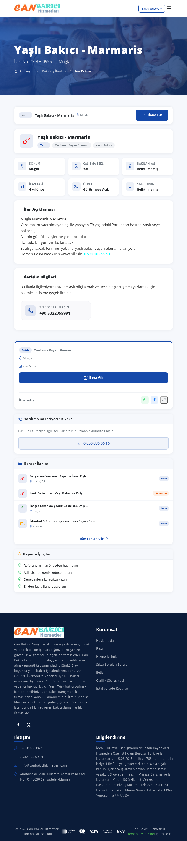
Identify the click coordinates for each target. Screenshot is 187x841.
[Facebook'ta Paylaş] (154, 400)
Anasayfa (26, 71)
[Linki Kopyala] (164, 400)
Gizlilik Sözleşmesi (110, 680)
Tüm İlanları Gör (91, 539)
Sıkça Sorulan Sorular (112, 664)
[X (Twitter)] (29, 725)
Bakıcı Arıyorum (152, 8)
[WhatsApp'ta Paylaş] (145, 400)
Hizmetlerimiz (106, 656)
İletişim (101, 672)
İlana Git (154, 115)
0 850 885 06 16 (96, 443)
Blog (99, 648)
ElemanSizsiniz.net (140, 834)
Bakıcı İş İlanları (54, 71)
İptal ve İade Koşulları (112, 688)
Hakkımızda (105, 640)
